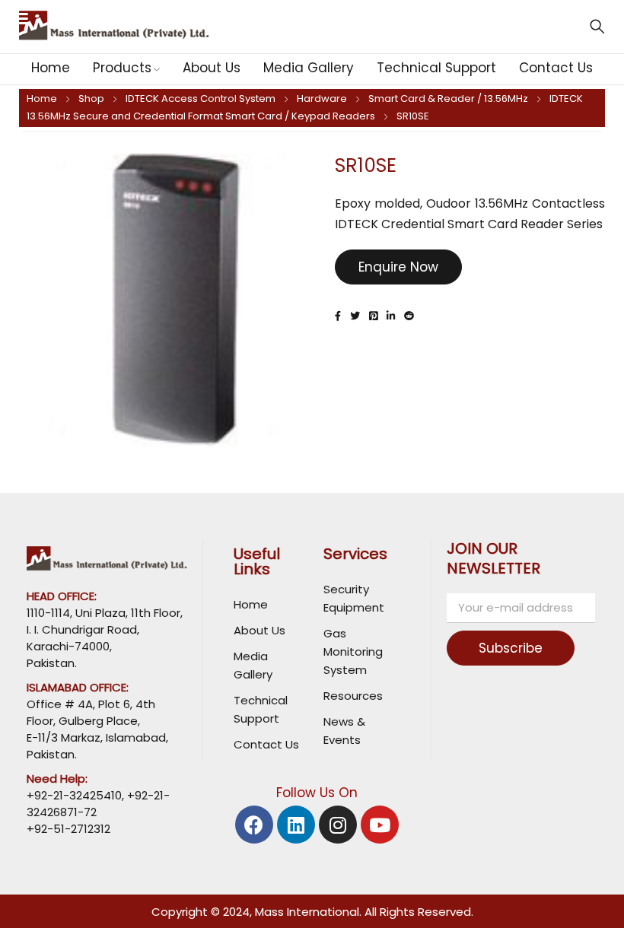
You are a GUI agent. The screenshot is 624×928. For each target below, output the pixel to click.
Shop (91, 98)
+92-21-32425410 (74, 795)
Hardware (322, 98)
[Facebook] (254, 825)
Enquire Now (398, 267)
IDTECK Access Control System (200, 98)
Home (42, 98)
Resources (353, 696)
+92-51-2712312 (68, 829)
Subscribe (511, 648)
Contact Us (266, 744)
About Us (259, 630)
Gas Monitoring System (353, 651)
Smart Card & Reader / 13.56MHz (448, 98)
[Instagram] (338, 825)
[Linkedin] (296, 825)
